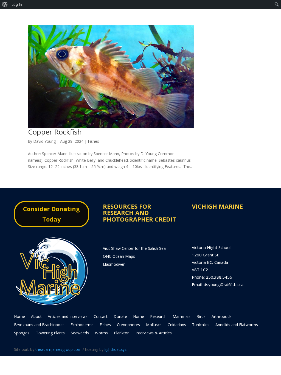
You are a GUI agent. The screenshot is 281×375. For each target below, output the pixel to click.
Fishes (93, 141)
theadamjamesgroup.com (58, 349)
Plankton (122, 333)
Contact (101, 317)
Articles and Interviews (68, 317)
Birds (201, 317)
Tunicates (200, 325)
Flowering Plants (50, 333)
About (36, 317)
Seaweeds (80, 333)
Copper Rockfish (55, 132)
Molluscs (154, 325)
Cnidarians (177, 325)
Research (158, 317)
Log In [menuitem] (17, 4)
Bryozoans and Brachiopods (39, 325)
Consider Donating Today (51, 214)
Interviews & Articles (154, 333)
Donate (120, 317)
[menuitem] (5, 4)
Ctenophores (128, 325)
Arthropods (222, 317)
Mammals (181, 317)
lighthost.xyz (116, 349)
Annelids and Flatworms (236, 325)
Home (19, 317)
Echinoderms (82, 325)
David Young (44, 141)
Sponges (21, 333)
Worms (101, 333)
